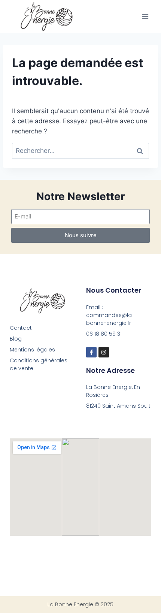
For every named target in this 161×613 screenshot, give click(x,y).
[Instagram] (103, 352)
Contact (21, 328)
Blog (16, 338)
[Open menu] (145, 16)
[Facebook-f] (91, 352)
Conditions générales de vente (38, 364)
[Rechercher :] (80, 150)
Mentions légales (32, 349)
